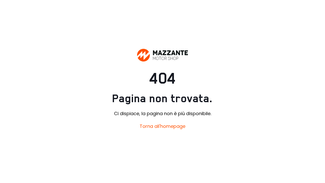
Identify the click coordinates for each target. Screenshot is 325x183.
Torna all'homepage (162, 126)
